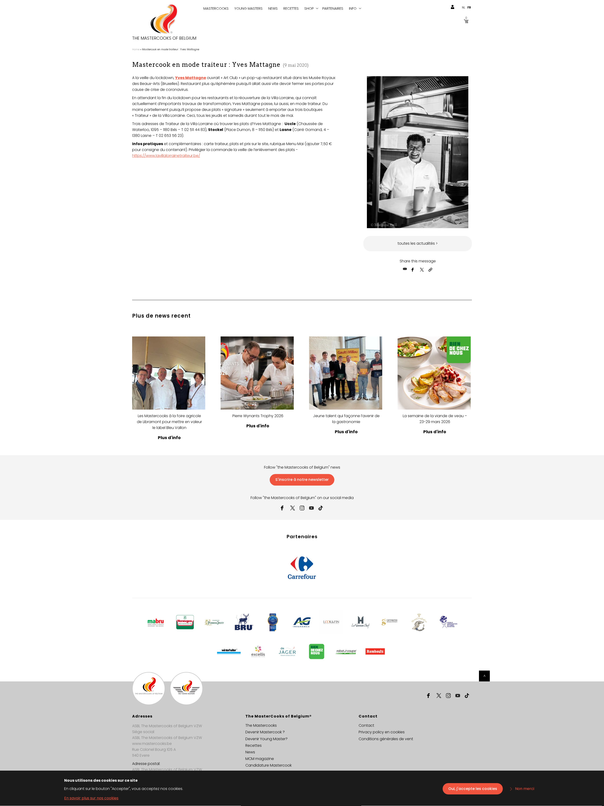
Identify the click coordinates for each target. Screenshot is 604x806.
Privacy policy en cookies (382, 732)
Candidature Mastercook (268, 765)
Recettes (291, 8)
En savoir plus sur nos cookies (91, 798)
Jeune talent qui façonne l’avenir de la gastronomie (346, 418)
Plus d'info (169, 438)
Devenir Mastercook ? (265, 732)
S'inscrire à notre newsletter (302, 479)
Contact (366, 725)
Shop (309, 8)
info (353, 8)
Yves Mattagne (190, 77)
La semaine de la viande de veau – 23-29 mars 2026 (435, 418)
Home (135, 49)
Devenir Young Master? (266, 739)
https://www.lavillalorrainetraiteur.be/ (166, 155)
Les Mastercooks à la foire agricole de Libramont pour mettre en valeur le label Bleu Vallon (169, 421)
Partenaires (332, 8)
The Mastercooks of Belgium (164, 38)
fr (469, 7)
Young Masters (248, 8)
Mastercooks (216, 8)
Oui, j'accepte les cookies (472, 788)
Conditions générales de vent (386, 739)
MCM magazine (259, 758)
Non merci (524, 788)
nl (463, 7)
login (452, 7)
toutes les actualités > (418, 243)
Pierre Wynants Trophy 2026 (257, 416)
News (273, 8)
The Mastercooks (261, 725)
